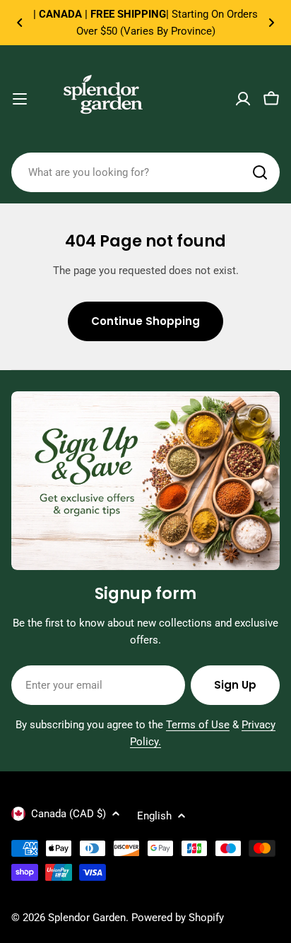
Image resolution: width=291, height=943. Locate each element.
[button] (19, 22)
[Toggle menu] (19, 98)
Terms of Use (198, 724)
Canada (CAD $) (68, 813)
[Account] (242, 98)
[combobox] (145, 172)
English (154, 815)
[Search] (259, 172)
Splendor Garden (87, 917)
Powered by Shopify (177, 917)
